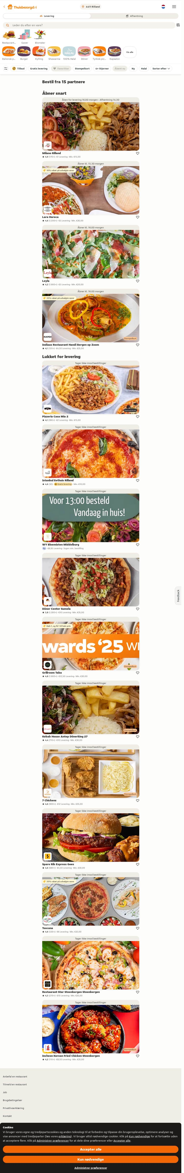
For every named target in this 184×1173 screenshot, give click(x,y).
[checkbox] (9, 53)
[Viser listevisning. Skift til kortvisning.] (178, 25)
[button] (20, 7)
